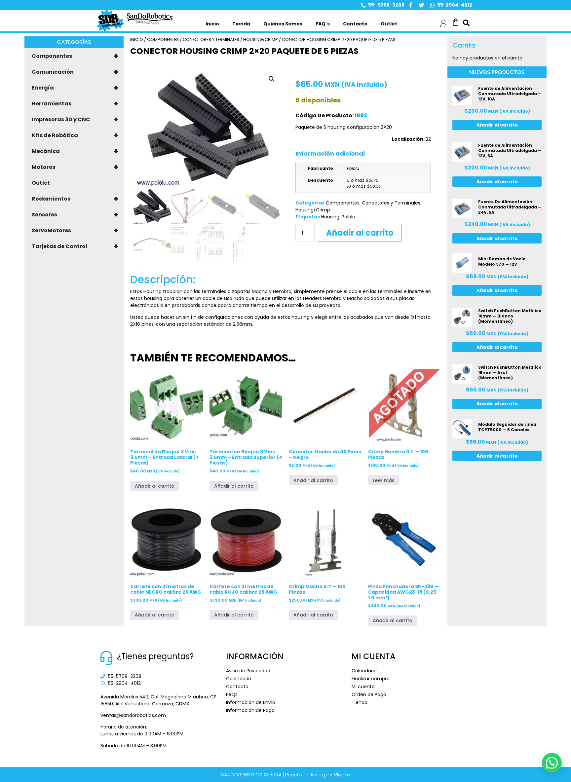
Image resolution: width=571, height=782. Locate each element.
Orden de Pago (369, 694)
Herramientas (75, 103)
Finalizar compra (371, 678)
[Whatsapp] (432, 5)
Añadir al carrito (360, 232)
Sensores (75, 214)
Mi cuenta (363, 686)
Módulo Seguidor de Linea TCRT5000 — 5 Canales (507, 427)
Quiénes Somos (282, 23)
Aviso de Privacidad (248, 670)
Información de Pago (250, 710)
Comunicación (75, 72)
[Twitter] (421, 5)
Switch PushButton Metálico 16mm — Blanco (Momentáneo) (510, 316)
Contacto (355, 23)
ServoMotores (75, 230)
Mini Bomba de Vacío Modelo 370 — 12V (502, 261)
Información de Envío (250, 702)
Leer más (384, 480)
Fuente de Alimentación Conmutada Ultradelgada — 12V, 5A (510, 150)
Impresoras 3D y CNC (75, 119)
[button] (272, 79)
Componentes (75, 56)
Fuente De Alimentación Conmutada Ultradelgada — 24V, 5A (510, 207)
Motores (75, 167)
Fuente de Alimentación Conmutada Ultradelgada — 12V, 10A (510, 94)
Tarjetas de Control (75, 246)
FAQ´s (323, 23)
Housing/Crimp (260, 39)
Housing (330, 216)
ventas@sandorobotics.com (133, 715)
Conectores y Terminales (211, 39)
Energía (75, 88)
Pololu (348, 216)
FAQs (232, 694)
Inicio (212, 23)
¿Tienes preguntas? (155, 656)
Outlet (389, 23)
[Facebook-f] (410, 5)
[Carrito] (455, 22)
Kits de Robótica (75, 135)
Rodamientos (75, 199)
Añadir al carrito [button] (154, 486)
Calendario (238, 678)
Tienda (241, 23)
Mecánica (75, 151)
